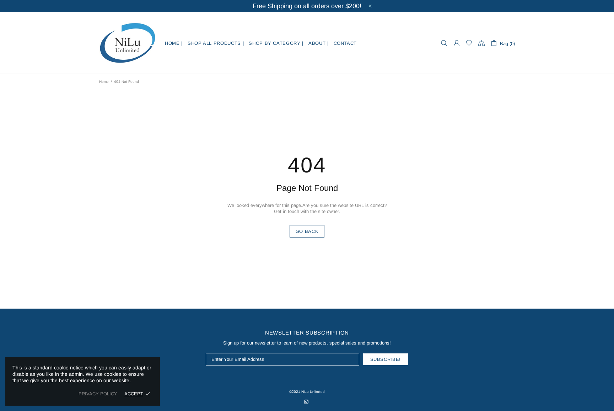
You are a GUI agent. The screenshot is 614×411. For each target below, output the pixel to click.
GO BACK (307, 231)
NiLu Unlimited (127, 43)
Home (104, 82)
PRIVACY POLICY (98, 393)
